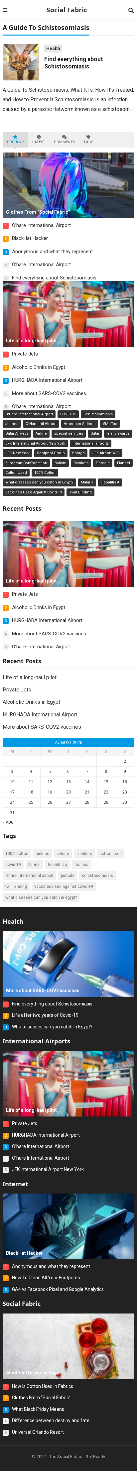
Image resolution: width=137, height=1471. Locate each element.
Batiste (60, 463)
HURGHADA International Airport (47, 380)
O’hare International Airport (41, 225)
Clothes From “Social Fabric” (41, 1397)
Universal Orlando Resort (38, 1432)
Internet (15, 1184)
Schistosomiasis (98, 414)
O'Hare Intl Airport (41, 424)
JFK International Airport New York (35, 443)
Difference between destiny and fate (50, 1420)
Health (53, 48)
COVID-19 (68, 414)
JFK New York (17, 453)
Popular (15, 142)
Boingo (78, 453)
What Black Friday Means (38, 1409)
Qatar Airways (16, 433)
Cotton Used (16, 473)
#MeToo (110, 424)
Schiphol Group (51, 453)
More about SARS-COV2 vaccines (49, 393)
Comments (64, 142)
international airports (90, 443)
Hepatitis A (110, 482)
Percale (103, 463)
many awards (118, 433)
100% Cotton (45, 473)
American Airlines (79, 424)
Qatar (94, 433)
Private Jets (25, 354)
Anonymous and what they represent (52, 252)
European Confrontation (26, 463)
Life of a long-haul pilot (30, 677)
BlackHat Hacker (30, 238)
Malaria (87, 482)
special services (68, 433)
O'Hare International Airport (29, 414)
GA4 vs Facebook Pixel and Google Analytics (58, 1289)
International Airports (36, 1041)
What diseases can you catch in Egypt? (39, 482)
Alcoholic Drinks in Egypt (38, 367)
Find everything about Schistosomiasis (54, 278)
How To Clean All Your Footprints (46, 1277)
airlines (11, 424)
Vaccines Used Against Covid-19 (33, 492)
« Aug (8, 822)
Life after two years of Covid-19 (45, 1015)
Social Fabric (67, 9)
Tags (88, 142)
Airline (41, 433)
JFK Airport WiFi (106, 453)
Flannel (123, 463)
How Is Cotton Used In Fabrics (42, 1386)
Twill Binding (80, 492)
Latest (38, 142)
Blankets (80, 463)
